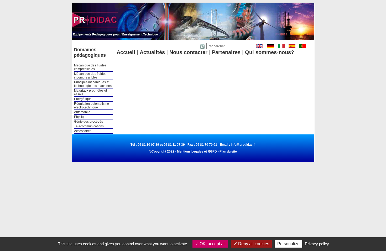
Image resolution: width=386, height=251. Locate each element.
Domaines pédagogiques (90, 52)
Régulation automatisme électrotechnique (91, 105)
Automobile (82, 112)
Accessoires (82, 131)
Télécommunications (89, 126)
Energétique (83, 99)
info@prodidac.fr (243, 145)
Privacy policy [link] (317, 244)
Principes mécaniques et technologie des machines (93, 84)
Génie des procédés (88, 121)
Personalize (288, 244)
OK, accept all (212, 244)
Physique (80, 117)
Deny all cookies (253, 244)
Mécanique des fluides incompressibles (90, 75)
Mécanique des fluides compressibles (90, 67)
